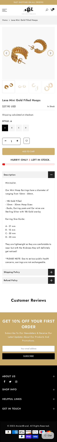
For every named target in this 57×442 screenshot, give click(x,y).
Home (5, 20)
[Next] (50, 53)
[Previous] (6, 53)
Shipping (6, 114)
